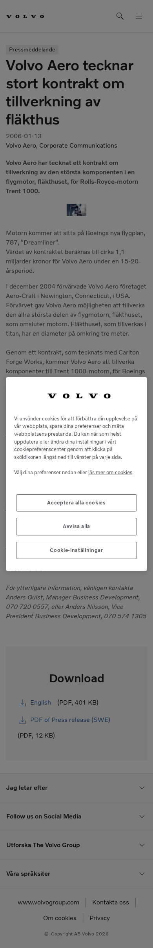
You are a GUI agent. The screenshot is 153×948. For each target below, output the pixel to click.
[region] (76, 474)
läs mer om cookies (110, 472)
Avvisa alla (76, 526)
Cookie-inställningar (76, 550)
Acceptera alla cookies (76, 503)
